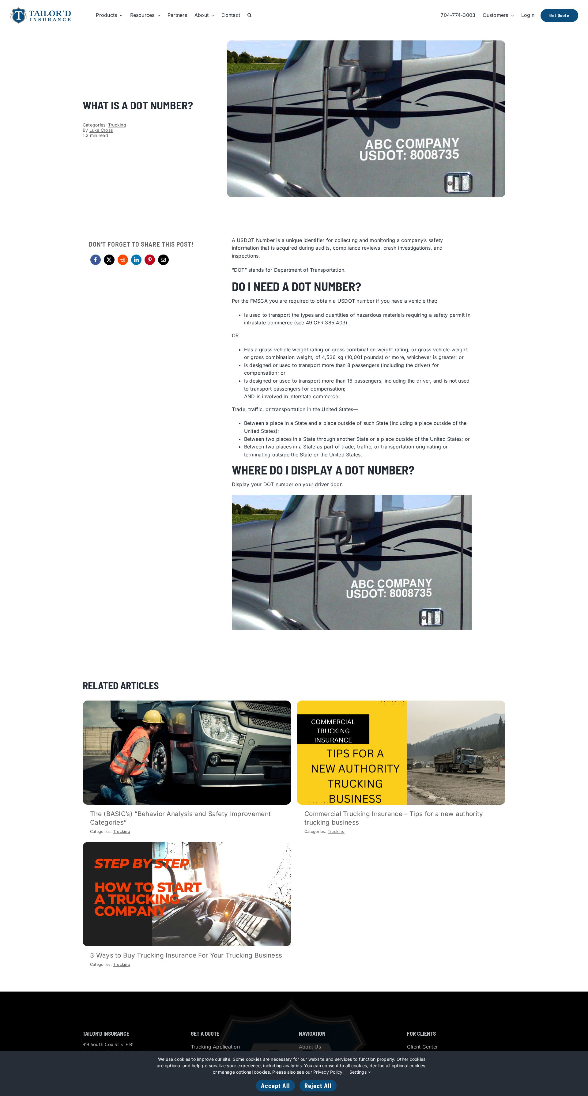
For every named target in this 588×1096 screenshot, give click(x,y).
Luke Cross (101, 130)
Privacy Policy (327, 1072)
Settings (358, 1072)
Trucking (117, 124)
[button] (249, 15)
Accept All (275, 1085)
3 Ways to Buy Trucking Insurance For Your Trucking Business (186, 955)
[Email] (163, 259)
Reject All (318, 1085)
